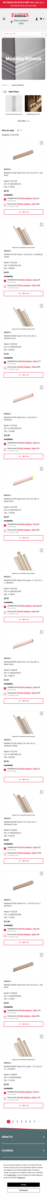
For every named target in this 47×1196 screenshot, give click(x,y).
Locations (7, 1150)
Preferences (23, 1190)
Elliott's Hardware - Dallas (21, 21)
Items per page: (8, 130)
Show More (22, 121)
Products (4, 85)
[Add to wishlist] (41, 143)
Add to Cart (25, 212)
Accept (23, 1185)
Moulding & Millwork (18, 85)
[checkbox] (4, 92)
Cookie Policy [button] (12, 1175)
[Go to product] (23, 155)
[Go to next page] (39, 1122)
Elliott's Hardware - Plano (28, 198)
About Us (7, 1136)
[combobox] (23, 34)
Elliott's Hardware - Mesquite (29, 606)
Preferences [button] (21, 1177)
